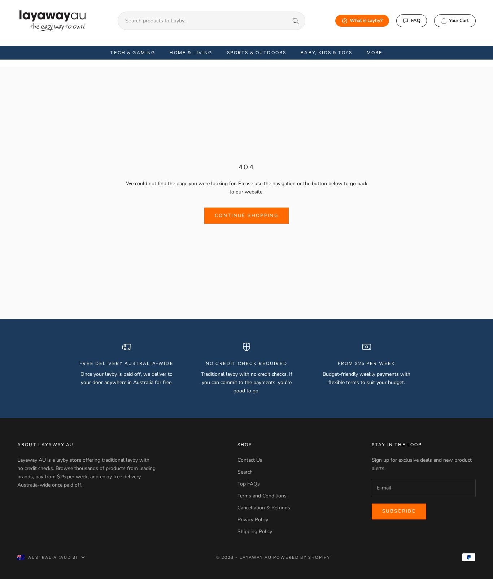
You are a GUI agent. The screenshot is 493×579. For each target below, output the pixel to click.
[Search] (296, 21)
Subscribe (399, 511)
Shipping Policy (254, 531)
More (375, 52)
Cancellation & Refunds (263, 507)
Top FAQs (248, 483)
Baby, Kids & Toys (326, 52)
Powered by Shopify (302, 557)
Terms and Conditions (262, 495)
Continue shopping (246, 215)
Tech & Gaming (132, 52)
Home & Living (191, 52)
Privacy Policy (252, 519)
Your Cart (459, 20)
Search (245, 472)
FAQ (415, 20)
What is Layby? (366, 20)
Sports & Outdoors (257, 52)
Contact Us (249, 460)
